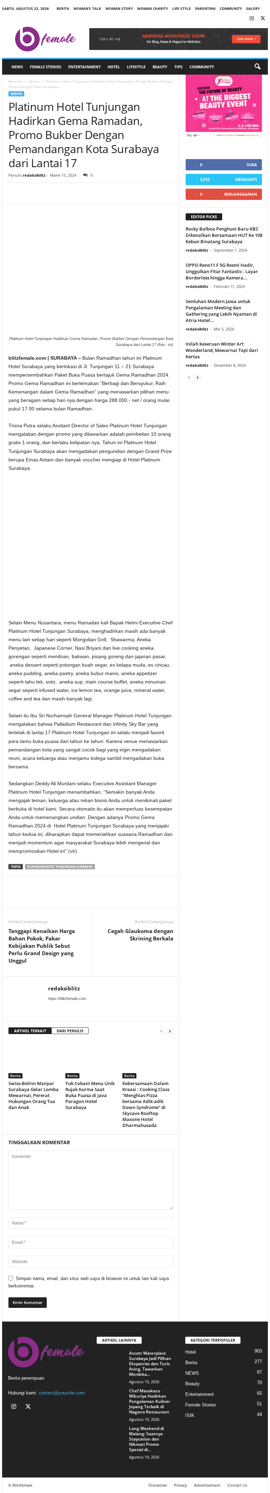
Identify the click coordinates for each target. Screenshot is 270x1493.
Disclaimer (157, 1485)
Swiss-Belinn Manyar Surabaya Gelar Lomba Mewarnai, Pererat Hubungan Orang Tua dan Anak (33, 1095)
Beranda (15, 81)
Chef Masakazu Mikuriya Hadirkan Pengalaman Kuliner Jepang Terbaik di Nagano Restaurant (149, 1401)
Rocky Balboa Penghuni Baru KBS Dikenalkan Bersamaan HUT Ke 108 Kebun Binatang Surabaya (224, 235)
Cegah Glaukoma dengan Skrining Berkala (140, 934)
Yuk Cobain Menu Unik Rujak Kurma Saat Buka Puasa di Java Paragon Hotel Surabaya (90, 1095)
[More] (80, 194)
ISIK (189, 1415)
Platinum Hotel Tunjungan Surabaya (59, 866)
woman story (119, 8)
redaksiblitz (34, 175)
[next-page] (169, 1031)
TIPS (178, 66)
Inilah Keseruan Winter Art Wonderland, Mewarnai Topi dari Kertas (222, 350)
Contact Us (237, 1485)
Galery (253, 8)
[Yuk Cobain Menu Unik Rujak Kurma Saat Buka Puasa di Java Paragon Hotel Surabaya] (90, 1059)
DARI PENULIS (70, 1030)
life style (181, 8)
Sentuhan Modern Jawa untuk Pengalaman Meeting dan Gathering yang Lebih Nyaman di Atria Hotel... (221, 310)
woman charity (152, 8)
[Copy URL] (64, 194)
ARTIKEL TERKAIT (30, 1030)
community (231, 8)
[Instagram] (252, 19)
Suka (252, 164)
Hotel (114, 66)
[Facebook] (15, 194)
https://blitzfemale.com (67, 998)
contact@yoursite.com (62, 1393)
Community (201, 66)
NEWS (17, 66)
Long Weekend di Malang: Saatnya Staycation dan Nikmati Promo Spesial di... (146, 1439)
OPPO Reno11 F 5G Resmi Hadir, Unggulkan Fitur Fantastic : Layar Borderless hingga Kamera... (222, 271)
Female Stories (45, 66)
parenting (205, 8)
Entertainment (84, 66)
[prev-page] (161, 1031)
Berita (63, 8)
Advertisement (207, 1485)
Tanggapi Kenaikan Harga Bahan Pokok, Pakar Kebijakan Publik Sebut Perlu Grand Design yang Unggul (41, 945)
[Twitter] (262, 19)
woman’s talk (87, 8)
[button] (257, 67)
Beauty (160, 66)
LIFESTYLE (136, 66)
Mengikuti (246, 179)
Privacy (180, 1485)
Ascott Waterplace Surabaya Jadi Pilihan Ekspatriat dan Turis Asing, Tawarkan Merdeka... (150, 1363)
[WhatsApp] (48, 194)
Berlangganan (240, 194)
